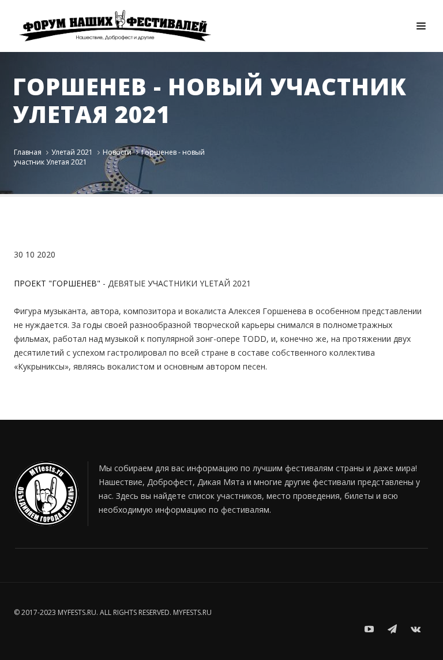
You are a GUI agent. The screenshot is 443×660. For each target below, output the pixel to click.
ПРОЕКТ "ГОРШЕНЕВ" (57, 283)
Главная (28, 152)
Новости (117, 152)
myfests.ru (192, 612)
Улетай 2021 (72, 152)
